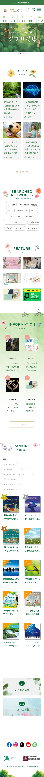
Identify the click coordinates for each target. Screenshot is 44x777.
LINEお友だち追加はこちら (22, 3)
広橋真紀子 (34, 222)
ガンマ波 (11, 204)
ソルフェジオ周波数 (28, 204)
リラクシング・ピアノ (15, 222)
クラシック (32, 228)
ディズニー (15, 216)
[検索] (28, 10)
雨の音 (10, 210)
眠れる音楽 (22, 210)
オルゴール (29, 216)
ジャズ (9, 228)
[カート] (33, 10)
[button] (18, 53)
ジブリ (34, 210)
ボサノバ (19, 228)
